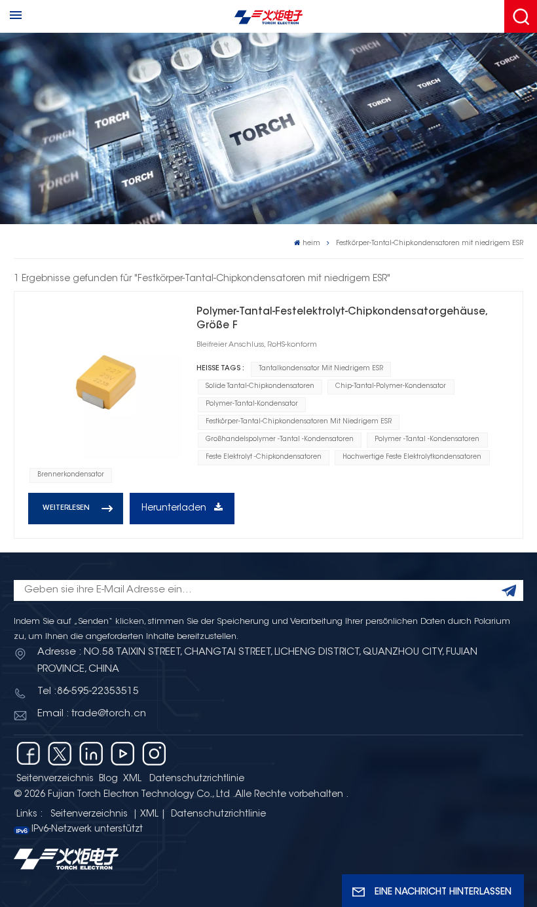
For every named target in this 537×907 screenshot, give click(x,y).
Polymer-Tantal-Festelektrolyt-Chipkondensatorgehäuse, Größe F (341, 319)
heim (311, 243)
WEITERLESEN (66, 508)
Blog (108, 779)
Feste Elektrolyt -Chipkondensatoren (264, 457)
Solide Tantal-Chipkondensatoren (260, 386)
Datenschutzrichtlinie (196, 779)
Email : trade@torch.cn (91, 714)
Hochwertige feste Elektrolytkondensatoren (412, 457)
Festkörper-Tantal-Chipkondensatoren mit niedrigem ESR (299, 422)
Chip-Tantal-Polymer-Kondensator (390, 386)
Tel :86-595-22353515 (88, 692)
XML (132, 779)
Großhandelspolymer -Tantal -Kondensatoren (280, 439)
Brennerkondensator (70, 475)
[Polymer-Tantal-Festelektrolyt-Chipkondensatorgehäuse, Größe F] (105, 382)
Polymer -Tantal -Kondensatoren (427, 439)
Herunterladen (175, 508)
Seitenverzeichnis (55, 779)
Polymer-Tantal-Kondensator (252, 404)
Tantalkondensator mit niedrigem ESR (321, 369)
